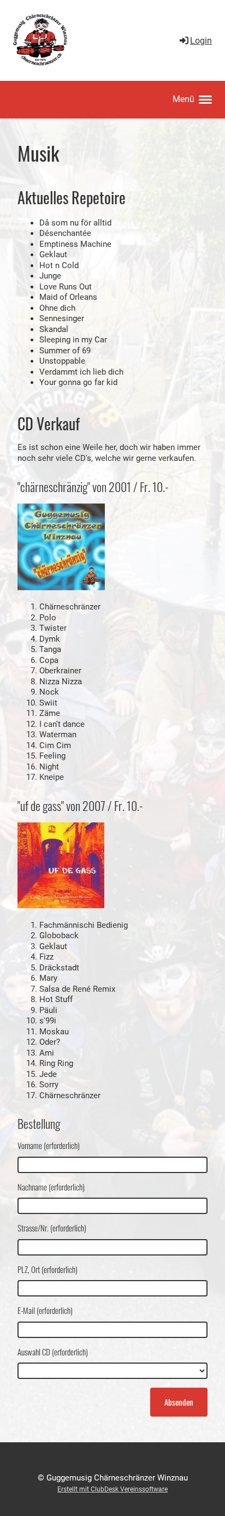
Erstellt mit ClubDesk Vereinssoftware (112, 1489)
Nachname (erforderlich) (51, 1187)
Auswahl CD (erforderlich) (52, 1352)
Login (201, 40)
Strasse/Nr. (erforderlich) (51, 1228)
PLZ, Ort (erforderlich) (47, 1269)
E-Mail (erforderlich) (45, 1310)
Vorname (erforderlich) (48, 1145)
